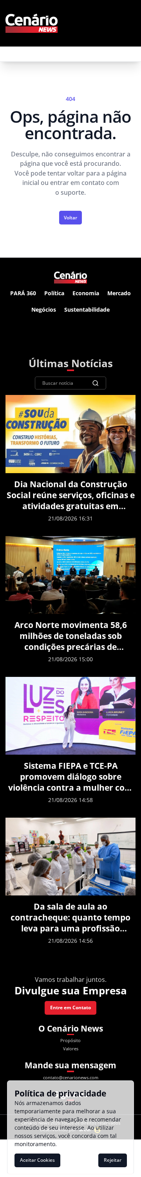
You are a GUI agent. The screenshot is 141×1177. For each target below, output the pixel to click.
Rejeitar (112, 1160)
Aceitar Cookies (37, 1160)
